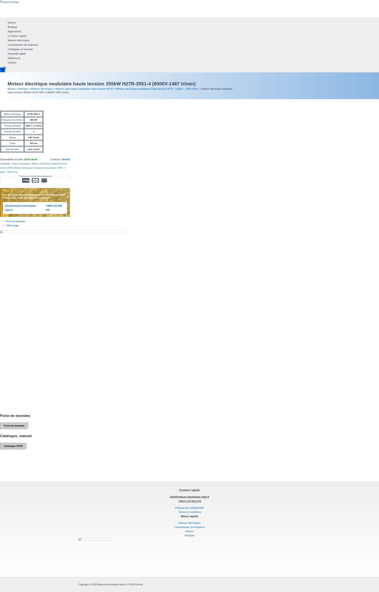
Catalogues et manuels (20, 49)
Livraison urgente (17, 36)
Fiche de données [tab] (15, 221)
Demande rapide (17, 53)
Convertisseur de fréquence (23, 44)
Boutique (12, 27)
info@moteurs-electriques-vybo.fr (20, 207)
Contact (12, 62)
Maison (12, 22)
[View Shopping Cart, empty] (2, 69)
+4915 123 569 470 (54, 207)
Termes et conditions (189, 512)
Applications (14, 31)
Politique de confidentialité (189, 507)
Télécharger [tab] (12, 225)
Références (14, 58)
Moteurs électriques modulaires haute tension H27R (84, 88)
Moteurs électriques (19, 40)
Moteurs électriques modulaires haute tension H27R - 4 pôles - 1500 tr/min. (157, 88)
